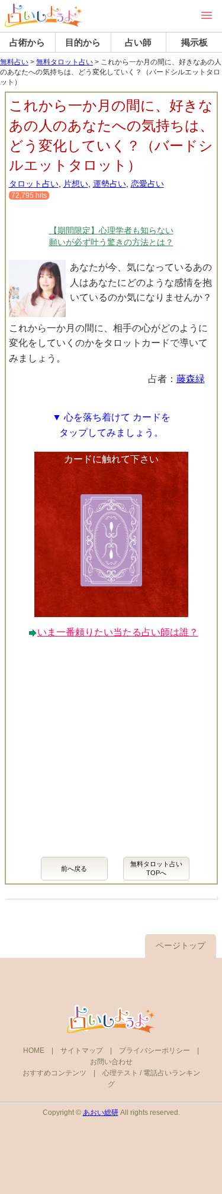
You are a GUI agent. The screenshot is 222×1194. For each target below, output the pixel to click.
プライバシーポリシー (154, 1050)
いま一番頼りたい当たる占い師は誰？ (117, 632)
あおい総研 (100, 1112)
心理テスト (120, 1073)
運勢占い (109, 183)
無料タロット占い (64, 62)
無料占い (14, 62)
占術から (27, 42)
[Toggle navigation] (206, 15)
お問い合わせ (111, 1062)
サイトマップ (81, 1050)
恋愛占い (147, 183)
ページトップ (180, 945)
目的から (83, 42)
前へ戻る (74, 868)
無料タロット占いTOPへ (156, 868)
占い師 (138, 42)
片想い (75, 183)
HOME (33, 1050)
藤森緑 (190, 379)
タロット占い (34, 183)
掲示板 (194, 42)
